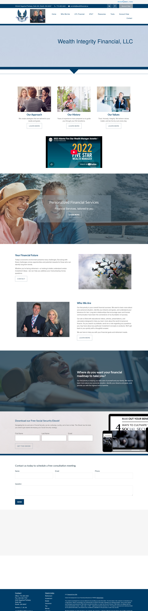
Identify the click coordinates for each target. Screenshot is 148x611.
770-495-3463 (61, 6)
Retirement (48, 596)
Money (47, 608)
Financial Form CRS (72, 594)
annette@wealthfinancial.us (79, 6)
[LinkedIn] (109, 6)
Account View (126, 6)
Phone (97, 471)
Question (18, 484)
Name (17, 471)
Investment (48, 598)
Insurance (48, 603)
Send (19, 502)
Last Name (45, 433)
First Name (19, 433)
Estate (47, 601)
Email (70, 433)
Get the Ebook (24, 446)
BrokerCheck (100, 597)
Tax (46, 606)
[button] (54, 14)
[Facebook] (115, 6)
